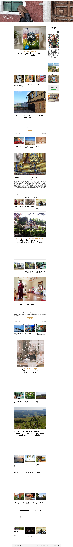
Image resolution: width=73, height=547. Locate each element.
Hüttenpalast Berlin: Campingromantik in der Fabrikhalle (40, 334)
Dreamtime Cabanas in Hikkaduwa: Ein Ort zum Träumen (29, 401)
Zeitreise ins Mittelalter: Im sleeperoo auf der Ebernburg (30, 116)
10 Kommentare (44, 133)
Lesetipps (26, 51)
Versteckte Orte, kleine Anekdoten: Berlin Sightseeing (40, 502)
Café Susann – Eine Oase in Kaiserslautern (30, 371)
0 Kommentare (44, 321)
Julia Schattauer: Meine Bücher (45, 545)
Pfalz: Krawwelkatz (32, 51)
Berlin (24, 470)
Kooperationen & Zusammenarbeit (54, 545)
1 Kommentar (44, 194)
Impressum (39, 545)
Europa (31, 113)
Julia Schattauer (17, 133)
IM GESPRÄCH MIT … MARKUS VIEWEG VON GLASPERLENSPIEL (29, 536)
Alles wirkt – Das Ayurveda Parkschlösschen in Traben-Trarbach (30, 241)
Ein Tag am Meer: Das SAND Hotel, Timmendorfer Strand (30, 147)
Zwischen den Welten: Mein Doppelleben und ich (30, 473)
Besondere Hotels (20, 113)
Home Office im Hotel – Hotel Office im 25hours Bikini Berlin (40, 271)
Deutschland (26, 113)
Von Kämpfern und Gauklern (30, 510)
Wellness (43, 238)
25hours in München (28, 333)
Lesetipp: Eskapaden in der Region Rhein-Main (30, 54)
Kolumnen (26, 302)
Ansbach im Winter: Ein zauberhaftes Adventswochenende (40, 146)
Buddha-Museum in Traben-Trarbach (30, 177)
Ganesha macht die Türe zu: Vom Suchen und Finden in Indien (30, 84)
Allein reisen (17, 238)
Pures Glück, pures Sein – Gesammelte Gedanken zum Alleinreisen (29, 271)
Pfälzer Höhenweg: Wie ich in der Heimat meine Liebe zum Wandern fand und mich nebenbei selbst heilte (30, 433)
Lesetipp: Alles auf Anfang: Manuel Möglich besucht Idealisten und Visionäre (18, 85)
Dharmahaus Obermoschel (18, 206)
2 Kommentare (44, 71)
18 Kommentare (44, 489)
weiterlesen (30, 130)
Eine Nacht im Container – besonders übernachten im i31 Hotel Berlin (19, 502)
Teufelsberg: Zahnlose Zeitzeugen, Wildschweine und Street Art (18, 533)
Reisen (42, 113)
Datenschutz (36, 545)
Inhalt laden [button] (53, 89)
